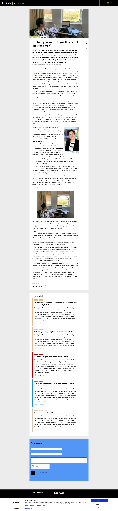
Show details (27, 508)
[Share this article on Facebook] (86, 41)
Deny (99, 507)
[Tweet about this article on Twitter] (86, 44)
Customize (98, 504)
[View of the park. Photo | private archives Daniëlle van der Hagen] (55, 204)
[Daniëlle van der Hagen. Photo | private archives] (71, 139)
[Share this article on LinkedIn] (86, 46)
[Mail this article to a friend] (86, 49)
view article (40, 323)
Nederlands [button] (95, 3)
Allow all (99, 500)
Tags (102, 3)
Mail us (33, 494)
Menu (110, 2)
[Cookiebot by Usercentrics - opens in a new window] (16, 509)
